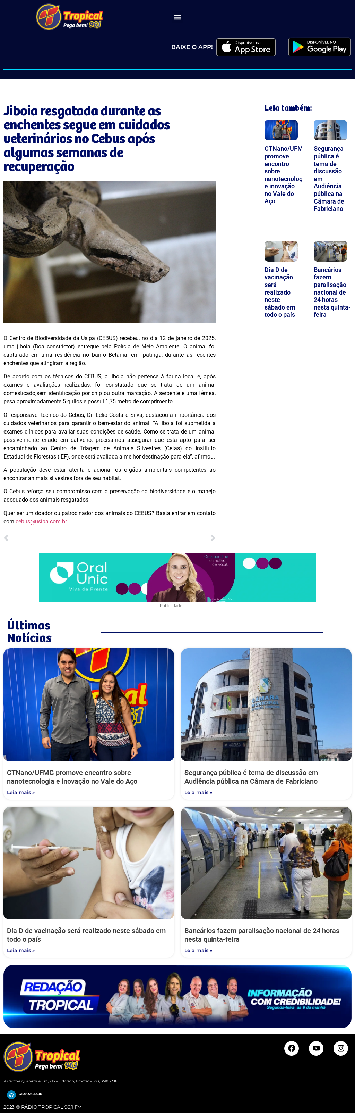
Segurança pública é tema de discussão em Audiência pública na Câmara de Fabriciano (251, 776)
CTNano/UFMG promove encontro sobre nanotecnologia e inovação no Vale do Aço (286, 175)
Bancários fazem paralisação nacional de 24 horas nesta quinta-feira (332, 292)
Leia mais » (21, 792)
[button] (177, 17)
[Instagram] (341, 1048)
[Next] (163, 538)
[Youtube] (316, 1048)
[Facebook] (291, 1048)
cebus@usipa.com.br (41, 521)
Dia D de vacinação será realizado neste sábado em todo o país (280, 292)
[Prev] (56, 538)
